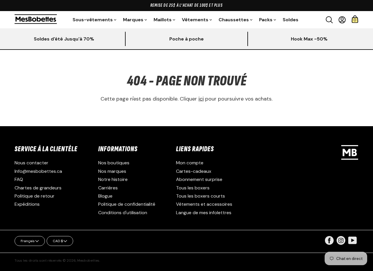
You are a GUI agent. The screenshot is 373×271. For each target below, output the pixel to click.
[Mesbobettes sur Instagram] (341, 243)
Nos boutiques (113, 163)
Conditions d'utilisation (122, 213)
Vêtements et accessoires (204, 204)
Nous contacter (31, 163)
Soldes (290, 20)
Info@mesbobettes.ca (38, 171)
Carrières (108, 188)
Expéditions (27, 204)
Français (28, 241)
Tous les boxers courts (200, 196)
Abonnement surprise (199, 179)
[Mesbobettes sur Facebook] (329, 243)
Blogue (105, 196)
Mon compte (189, 163)
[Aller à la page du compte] (342, 19)
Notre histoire (113, 179)
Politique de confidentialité (126, 204)
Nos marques (112, 171)
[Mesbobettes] (36, 20)
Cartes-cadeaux (193, 171)
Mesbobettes (88, 260)
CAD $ (58, 241)
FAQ (19, 179)
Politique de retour (34, 196)
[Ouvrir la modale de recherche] (329, 19)
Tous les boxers (193, 188)
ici (201, 98)
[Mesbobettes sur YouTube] (352, 240)
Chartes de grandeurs (38, 188)
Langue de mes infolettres (203, 213)
